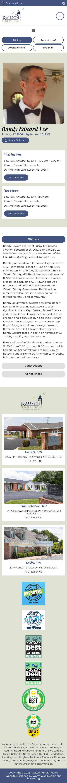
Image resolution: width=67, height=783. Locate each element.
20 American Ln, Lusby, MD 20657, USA (33, 567)
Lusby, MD (33, 563)
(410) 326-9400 (33, 571)
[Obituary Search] (60, 16)
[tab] (33, 239)
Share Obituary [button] (17, 140)
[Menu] (33, 30)
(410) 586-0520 (33, 517)
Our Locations (14, 3)
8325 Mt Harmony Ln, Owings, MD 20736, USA (33, 457)
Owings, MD (33, 452)
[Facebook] (63, 3)
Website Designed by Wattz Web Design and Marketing (33, 777)
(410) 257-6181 (33, 461)
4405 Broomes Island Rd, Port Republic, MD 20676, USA (33, 512)
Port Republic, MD (33, 506)
